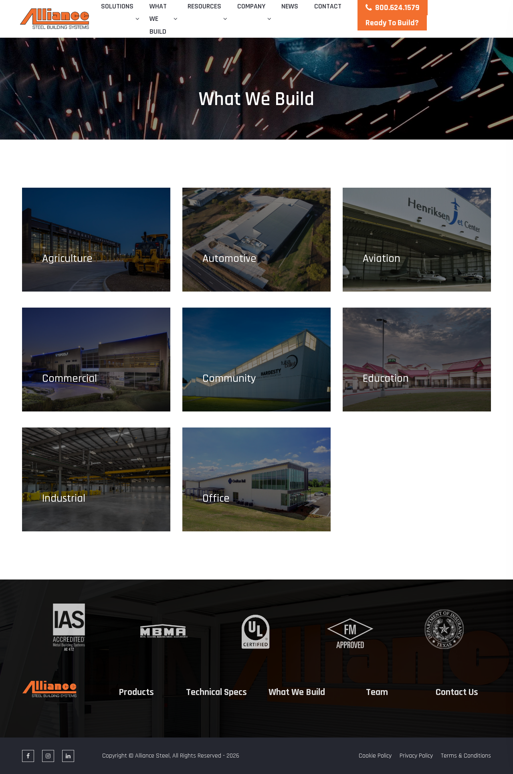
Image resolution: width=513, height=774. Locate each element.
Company (251, 6)
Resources (204, 6)
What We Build (158, 19)
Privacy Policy (416, 756)
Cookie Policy (375, 756)
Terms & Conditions (466, 756)
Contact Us (457, 692)
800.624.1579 (397, 7)
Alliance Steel (152, 756)
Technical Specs (216, 692)
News (289, 6)
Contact (327, 6)
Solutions (117, 6)
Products (136, 692)
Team (377, 692)
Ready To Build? (392, 23)
